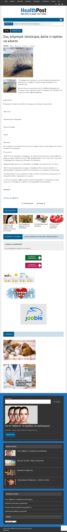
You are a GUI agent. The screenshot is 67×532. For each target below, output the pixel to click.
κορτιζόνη (18, 46)
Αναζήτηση (8, 398)
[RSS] (62, 4)
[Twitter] (59, 4)
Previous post (28, 203)
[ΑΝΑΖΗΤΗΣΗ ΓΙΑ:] (54, 24)
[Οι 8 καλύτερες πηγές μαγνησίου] (41, 222)
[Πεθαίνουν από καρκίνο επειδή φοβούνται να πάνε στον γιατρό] (10, 223)
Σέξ (59, 1)
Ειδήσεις (12, 1)
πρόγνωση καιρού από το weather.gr (19, 283)
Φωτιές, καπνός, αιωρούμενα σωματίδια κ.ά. (18, 507)
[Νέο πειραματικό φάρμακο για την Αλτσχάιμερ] (26, 222)
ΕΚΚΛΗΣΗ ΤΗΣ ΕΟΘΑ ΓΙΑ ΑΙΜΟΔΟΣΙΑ (16, 503)
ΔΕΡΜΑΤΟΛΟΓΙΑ (11, 446)
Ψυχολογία (45, 1)
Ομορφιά (28, 1)
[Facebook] (56, 4)
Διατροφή (20, 1)
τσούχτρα (32, 46)
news (11, 46)
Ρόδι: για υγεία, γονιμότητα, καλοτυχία (54, 226)
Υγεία (6, 1)
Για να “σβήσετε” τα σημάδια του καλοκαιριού (27, 426)
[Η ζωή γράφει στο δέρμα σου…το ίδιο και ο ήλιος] (10, 484)
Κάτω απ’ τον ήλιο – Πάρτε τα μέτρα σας (30, 460)
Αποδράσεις (36, 1)
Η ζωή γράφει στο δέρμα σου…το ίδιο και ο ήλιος (33, 480)
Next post (40, 203)
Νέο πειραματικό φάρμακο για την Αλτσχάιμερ (24, 226)
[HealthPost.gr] (33, 11)
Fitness (53, 1)
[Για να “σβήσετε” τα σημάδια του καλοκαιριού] (21, 423)
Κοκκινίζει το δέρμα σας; (25, 470)
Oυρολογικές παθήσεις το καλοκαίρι (16, 511)
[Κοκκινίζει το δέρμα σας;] (10, 474)
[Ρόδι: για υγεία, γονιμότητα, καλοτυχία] (57, 222)
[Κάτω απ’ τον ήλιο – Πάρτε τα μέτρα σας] (10, 464)
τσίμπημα (25, 46)
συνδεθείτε (27, 248)
